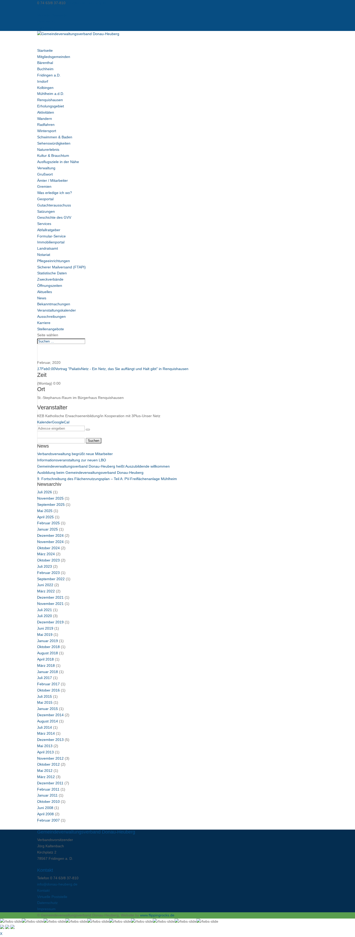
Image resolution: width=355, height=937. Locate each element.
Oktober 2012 (48, 764)
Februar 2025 (48, 523)
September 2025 (51, 504)
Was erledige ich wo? (54, 193)
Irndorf (42, 81)
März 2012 (46, 777)
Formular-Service (51, 236)
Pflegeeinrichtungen (53, 261)
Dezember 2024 (50, 535)
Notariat (43, 255)
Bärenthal (45, 63)
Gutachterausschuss (54, 205)
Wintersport (46, 131)
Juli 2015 (44, 696)
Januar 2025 (47, 529)
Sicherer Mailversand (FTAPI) (61, 267)
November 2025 (50, 498)
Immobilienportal (50, 242)
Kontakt (43, 9)
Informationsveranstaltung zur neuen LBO (71, 460)
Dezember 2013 (50, 740)
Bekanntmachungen (53, 304)
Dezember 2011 (50, 783)
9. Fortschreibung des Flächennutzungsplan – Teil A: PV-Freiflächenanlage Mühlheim (107, 479)
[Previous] (7, 928)
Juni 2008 (45, 808)
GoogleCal (60, 422)
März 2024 (46, 554)
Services (44, 224)
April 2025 (45, 517)
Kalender (44, 422)
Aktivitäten (45, 112)
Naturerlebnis (48, 149)
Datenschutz (47, 21)
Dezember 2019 (50, 622)
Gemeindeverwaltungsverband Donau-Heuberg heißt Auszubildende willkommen (103, 466)
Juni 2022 (45, 585)
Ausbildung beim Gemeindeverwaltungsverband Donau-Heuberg (90, 472)
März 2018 (46, 665)
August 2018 (47, 653)
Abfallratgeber (48, 230)
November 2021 (50, 604)
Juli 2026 (44, 492)
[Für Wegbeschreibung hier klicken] (88, 429)
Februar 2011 (48, 789)
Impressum (46, 27)
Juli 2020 (44, 616)
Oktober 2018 (48, 647)
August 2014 (47, 721)
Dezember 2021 (50, 597)
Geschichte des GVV (54, 217)
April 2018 (45, 659)
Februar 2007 (48, 820)
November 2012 (50, 758)
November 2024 (50, 542)
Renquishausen (50, 100)
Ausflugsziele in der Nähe (58, 162)
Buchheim (45, 69)
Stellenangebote (50, 329)
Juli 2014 (44, 727)
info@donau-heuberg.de (57, 884)
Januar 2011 (47, 795)
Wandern (44, 119)
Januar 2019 (47, 641)
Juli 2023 (44, 566)
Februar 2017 (48, 684)
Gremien (44, 186)
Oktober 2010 (48, 801)
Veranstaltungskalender (56, 310)
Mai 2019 (44, 634)
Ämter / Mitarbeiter (52, 180)
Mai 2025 (44, 511)
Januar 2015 (47, 709)
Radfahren (46, 124)
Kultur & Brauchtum (53, 155)
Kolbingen (45, 88)
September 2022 (51, 579)
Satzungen (46, 211)
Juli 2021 (44, 610)
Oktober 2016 (48, 690)
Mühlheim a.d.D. (50, 94)
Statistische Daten (52, 273)
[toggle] (2, 928)
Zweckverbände (50, 279)
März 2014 (46, 733)
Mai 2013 (44, 746)
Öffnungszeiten (49, 285)
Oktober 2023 (48, 560)
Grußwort (45, 174)
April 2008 (45, 814)
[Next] (12, 928)
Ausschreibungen (51, 316)
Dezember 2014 (50, 715)
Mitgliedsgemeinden (53, 57)
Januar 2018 (47, 672)
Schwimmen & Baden (54, 137)
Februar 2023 (48, 573)
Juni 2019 (45, 628)
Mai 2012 (44, 770)
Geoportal (45, 199)
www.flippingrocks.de (157, 915)
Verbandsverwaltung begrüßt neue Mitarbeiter (75, 454)
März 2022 (46, 591)
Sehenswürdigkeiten (53, 143)
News (41, 298)
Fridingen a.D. (49, 75)
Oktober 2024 (48, 548)
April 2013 (45, 752)
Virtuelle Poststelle (52, 15)
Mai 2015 (44, 702)
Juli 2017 (44, 678)
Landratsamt (47, 248)
